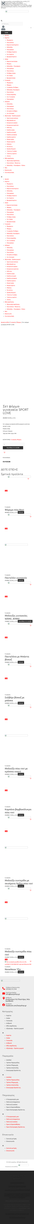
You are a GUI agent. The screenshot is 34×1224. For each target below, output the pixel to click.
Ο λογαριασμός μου (12, 1099)
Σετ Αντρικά (10, 113)
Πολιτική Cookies (11, 1104)
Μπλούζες (10, 47)
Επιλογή (21, 512)
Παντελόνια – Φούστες (13, 163)
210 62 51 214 (11, 989)
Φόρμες (9, 63)
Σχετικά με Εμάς (9, 172)
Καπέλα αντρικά (11, 132)
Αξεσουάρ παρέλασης (13, 160)
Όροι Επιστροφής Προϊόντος (15, 1110)
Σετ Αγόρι (10, 75)
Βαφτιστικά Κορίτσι (13, 45)
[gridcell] (17, 1201)
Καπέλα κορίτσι (11, 137)
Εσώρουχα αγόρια (12, 123)
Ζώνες (9, 156)
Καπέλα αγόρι (11, 130)
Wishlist (8, 1060)
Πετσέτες (10, 146)
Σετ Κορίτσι (10, 54)
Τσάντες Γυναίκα (12, 151)
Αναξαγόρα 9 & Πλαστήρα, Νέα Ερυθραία (18, 1000)
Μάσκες (9, 144)
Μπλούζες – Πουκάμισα (13, 66)
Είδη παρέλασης (9, 158)
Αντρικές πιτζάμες (12, 111)
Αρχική (7, 35)
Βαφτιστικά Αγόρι (12, 61)
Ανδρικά (7, 101)
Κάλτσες (9, 127)
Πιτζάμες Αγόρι (11, 73)
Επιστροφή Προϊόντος (13, 1070)
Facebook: (9, 1004)
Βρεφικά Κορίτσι (12, 56)
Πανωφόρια (10, 49)
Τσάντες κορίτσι (12, 153)
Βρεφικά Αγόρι (11, 78)
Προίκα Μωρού (11, 149)
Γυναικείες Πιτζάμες (12, 87)
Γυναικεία (7, 80)
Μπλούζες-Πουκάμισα (13, 89)
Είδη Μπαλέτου (11, 120)
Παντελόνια (10, 42)
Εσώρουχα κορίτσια (12, 125)
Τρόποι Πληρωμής (12, 1065)
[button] (17, 177)
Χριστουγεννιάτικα (12, 118)
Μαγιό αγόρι (10, 139)
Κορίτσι (7, 38)
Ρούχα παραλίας (11, 94)
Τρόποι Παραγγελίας (12, 1062)
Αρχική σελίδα (5, 322)
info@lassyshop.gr (13, 994)
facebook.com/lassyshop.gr (16, 1005)
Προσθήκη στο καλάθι (13, 447)
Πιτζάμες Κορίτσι (12, 52)
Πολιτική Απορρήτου (13, 1102)
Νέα (6, 167)
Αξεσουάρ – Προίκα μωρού (12, 115)
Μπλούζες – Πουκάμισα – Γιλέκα (16, 165)
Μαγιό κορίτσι (11, 141)
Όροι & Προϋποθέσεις (13, 1107)
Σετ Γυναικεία (11, 97)
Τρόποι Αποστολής (12, 1068)
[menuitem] (17, 1203)
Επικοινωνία (8, 170)
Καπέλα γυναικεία (12, 134)
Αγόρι (6, 59)
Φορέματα (10, 40)
